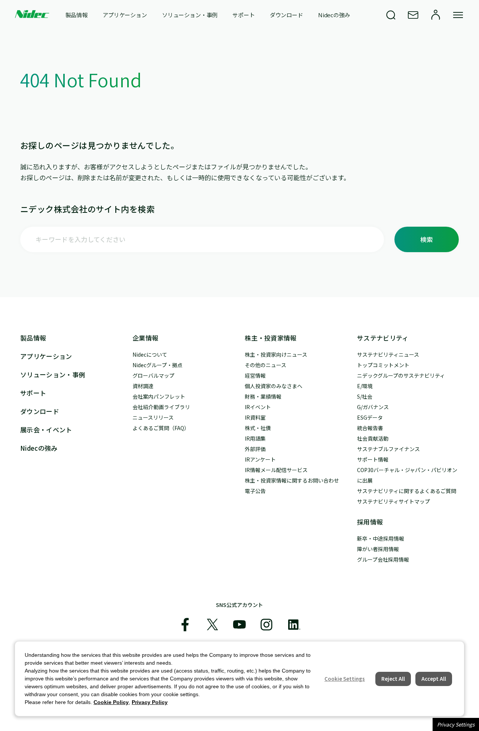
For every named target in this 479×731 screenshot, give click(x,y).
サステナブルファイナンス (388, 449)
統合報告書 (370, 428)
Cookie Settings (344, 678)
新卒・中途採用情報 (380, 538)
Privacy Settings (456, 724)
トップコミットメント (383, 365)
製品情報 (76, 15)
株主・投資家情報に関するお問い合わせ (292, 480)
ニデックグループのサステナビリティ (401, 375)
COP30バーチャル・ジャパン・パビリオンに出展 (407, 475)
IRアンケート (260, 459)
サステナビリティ (383, 338)
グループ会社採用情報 (383, 559)
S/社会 (364, 396)
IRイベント (258, 407)
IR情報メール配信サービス (276, 470)
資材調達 (142, 386)
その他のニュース (265, 365)
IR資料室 (255, 417)
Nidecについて (149, 354)
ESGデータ (370, 417)
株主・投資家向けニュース (276, 354)
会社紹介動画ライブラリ (161, 407)
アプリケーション (125, 15)
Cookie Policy (111, 702)
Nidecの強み (334, 15)
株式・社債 (258, 428)
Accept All (433, 678)
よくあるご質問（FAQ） (160, 428)
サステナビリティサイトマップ (393, 501)
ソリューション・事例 (190, 15)
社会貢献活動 (372, 438)
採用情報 (370, 522)
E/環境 (365, 386)
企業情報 (145, 338)
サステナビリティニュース (388, 354)
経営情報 (255, 375)
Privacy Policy (150, 702)
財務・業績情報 (263, 396)
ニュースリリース (153, 417)
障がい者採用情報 (378, 549)
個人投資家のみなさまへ (273, 386)
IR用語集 (255, 438)
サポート (243, 15)
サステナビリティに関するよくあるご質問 (406, 491)
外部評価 (255, 449)
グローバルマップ (153, 375)
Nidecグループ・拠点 (157, 365)
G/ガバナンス (373, 407)
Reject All (393, 678)
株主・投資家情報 (271, 338)
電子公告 (255, 491)
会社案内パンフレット (158, 396)
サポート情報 (372, 459)
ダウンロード (286, 15)
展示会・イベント (46, 429)
